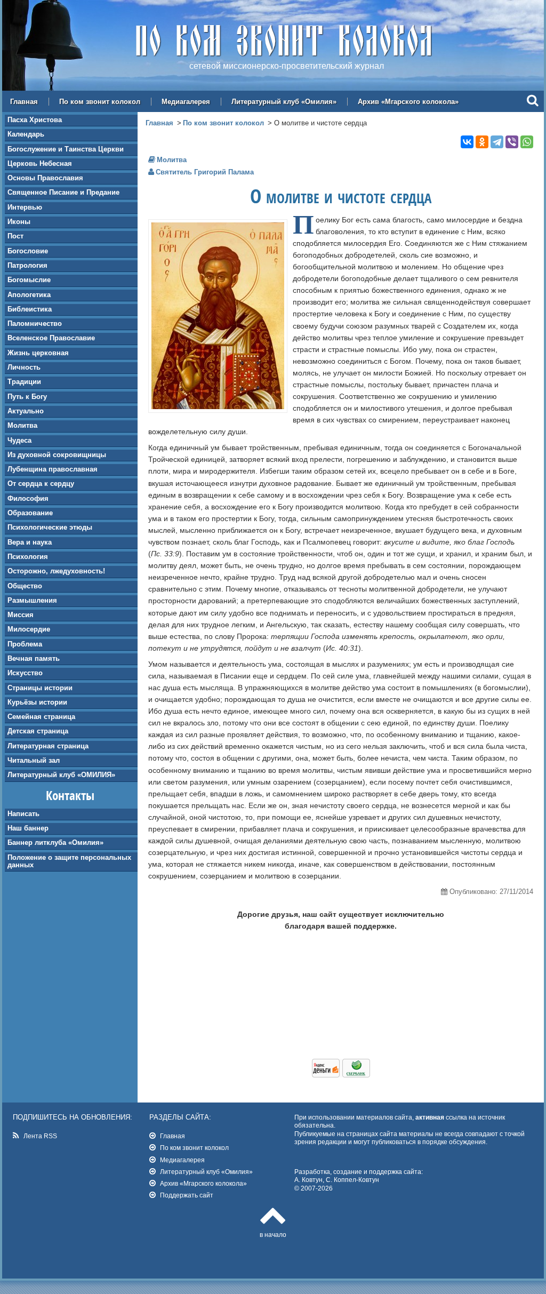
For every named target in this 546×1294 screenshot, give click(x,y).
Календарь (25, 134)
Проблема (24, 644)
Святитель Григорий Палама (205, 172)
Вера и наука (29, 542)
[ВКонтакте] (467, 141)
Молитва (22, 425)
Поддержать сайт (186, 1195)
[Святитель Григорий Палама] (217, 406)
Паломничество (34, 323)
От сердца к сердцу (40, 484)
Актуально (25, 411)
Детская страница (37, 731)
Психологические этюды (49, 527)
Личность (24, 367)
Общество (24, 586)
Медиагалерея (186, 102)
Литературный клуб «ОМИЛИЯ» (61, 775)
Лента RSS (40, 1135)
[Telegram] (497, 141)
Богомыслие (29, 280)
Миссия (20, 615)
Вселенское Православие (51, 338)
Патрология (27, 265)
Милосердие (28, 629)
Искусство (25, 673)
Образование (30, 513)
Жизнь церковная (38, 353)
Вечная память (33, 658)
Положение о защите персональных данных (69, 861)
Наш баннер (28, 828)
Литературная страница (48, 746)
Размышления (32, 600)
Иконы (18, 222)
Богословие (27, 251)
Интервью (24, 207)
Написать (23, 814)
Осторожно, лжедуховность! (56, 571)
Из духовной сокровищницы (56, 455)
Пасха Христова (34, 120)
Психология (27, 557)
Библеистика (29, 309)
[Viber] (511, 141)
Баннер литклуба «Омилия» (55, 842)
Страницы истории (40, 688)
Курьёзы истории (37, 702)
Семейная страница (41, 717)
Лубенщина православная (52, 469)
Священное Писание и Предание (63, 192)
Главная (24, 102)
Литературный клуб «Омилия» (283, 102)
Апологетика (29, 295)
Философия (28, 498)
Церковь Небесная (39, 163)
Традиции (24, 382)
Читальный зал (33, 760)
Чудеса (19, 440)
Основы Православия (45, 178)
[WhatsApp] (526, 141)
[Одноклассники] (482, 141)
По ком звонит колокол (99, 102)
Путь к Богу (27, 397)
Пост (15, 236)
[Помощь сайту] (341, 1075)
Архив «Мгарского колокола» (408, 102)
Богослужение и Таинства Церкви (65, 149)
